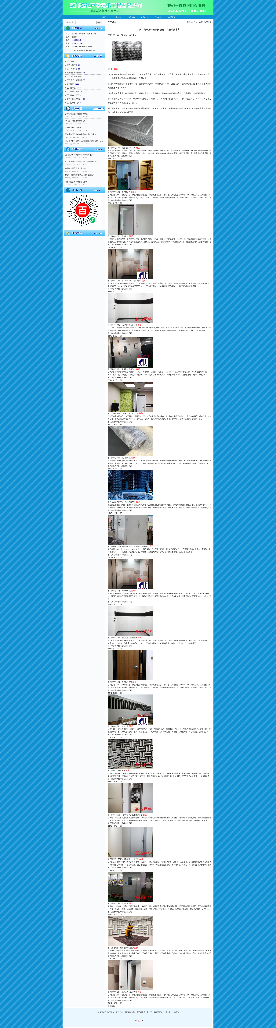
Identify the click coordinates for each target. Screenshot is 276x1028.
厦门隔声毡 (71, 84)
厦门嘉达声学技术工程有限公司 (120, 156)
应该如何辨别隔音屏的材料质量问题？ (80, 175)
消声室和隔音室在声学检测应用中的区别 (80, 134)
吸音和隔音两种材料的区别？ (76, 182)
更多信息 (111, 1006)
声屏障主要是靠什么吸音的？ (76, 168)
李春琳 (176, 1012)
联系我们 (172, 17)
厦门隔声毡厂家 (73, 88)
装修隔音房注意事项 (73, 127)
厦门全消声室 (72, 65)
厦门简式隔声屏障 (74, 76)
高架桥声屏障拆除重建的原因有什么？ (80, 155)
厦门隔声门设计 (73, 91)
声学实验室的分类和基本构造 (76, 114)
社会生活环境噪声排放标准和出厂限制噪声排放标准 (84, 141)
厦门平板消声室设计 (74, 99)
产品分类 (131, 17)
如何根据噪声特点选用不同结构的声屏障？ (81, 161)
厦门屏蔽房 (71, 61)
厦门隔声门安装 (73, 95)
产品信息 (117, 17)
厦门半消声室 (72, 69)
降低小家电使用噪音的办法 (75, 120)
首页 (104, 17)
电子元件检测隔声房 (74, 72)
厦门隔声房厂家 (73, 103)
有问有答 (158, 17)
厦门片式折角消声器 (74, 80)
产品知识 (144, 17)
